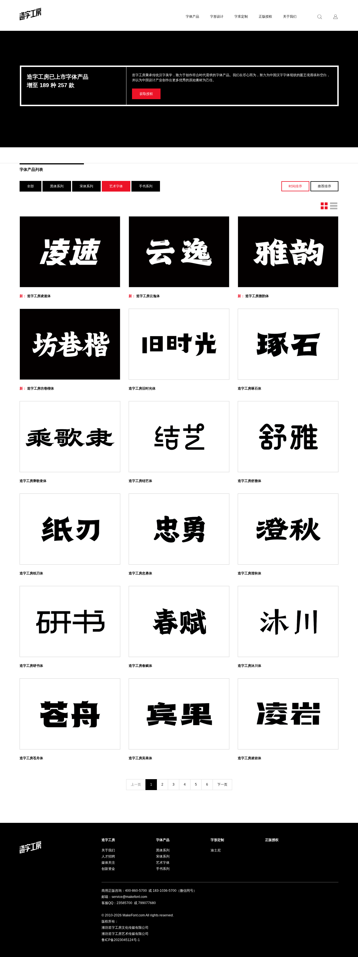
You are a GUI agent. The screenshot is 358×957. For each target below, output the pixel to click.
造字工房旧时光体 (142, 388)
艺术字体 (162, 863)
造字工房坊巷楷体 (37, 388)
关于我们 (289, 16)
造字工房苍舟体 (31, 758)
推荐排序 (324, 186)
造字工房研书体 (31, 666)
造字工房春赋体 (140, 666)
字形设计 (216, 16)
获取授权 (146, 94)
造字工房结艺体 (140, 481)
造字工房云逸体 (144, 296)
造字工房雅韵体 (253, 296)
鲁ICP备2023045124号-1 (121, 940)
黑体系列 (56, 186)
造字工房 (108, 840)
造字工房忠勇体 (140, 573)
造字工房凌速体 (35, 296)
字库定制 (241, 16)
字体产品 (192, 16)
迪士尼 (216, 850)
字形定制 (217, 840)
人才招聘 (108, 856)
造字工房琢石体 (249, 388)
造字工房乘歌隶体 (33, 481)
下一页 (222, 784)
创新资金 (108, 869)
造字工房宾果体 (140, 758)
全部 (30, 186)
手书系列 (145, 186)
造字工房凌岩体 (249, 758)
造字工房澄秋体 (249, 573)
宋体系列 (86, 186)
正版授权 (265, 16)
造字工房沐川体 (249, 666)
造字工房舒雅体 (249, 481)
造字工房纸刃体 (31, 573)
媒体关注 (108, 863)
